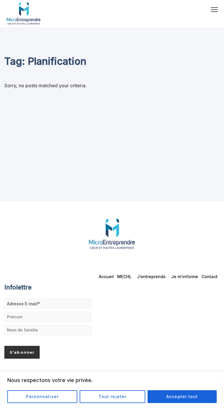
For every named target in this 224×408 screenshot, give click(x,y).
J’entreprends (151, 276)
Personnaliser (42, 396)
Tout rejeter (112, 396)
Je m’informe (184, 276)
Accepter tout (182, 396)
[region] (112, 390)
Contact (210, 276)
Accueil (106, 276)
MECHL (124, 276)
